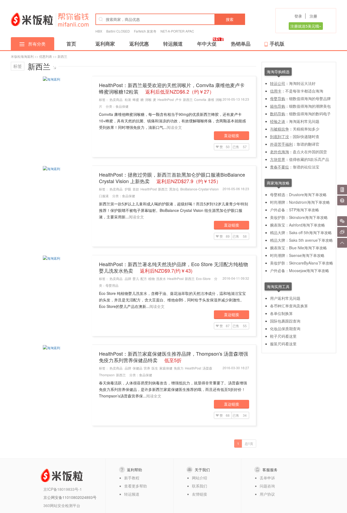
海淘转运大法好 (302, 83)
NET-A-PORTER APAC (177, 31)
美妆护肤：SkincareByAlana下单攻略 (301, 263)
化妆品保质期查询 (285, 328)
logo (32, 19)
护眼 (128, 189)
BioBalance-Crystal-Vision (199, 189)
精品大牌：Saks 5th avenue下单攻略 (301, 240)
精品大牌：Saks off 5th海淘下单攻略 (301, 232)
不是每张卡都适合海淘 (304, 91)
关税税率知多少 (306, 129)
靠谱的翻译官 (308, 144)
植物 (151, 278)
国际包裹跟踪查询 (285, 321)
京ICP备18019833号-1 (62, 489)
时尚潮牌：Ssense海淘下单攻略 (297, 255)
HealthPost (166, 99)
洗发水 (161, 278)
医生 (155, 368)
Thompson (107, 374)
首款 (136, 189)
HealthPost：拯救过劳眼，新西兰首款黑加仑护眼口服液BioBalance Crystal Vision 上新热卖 (172, 177)
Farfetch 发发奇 (145, 31)
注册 (313, 16)
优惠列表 (45, 56)
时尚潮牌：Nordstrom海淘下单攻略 (300, 202)
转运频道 (173, 43)
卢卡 (178, 99)
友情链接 (199, 494)
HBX (98, 31)
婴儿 (136, 278)
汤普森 (207, 368)
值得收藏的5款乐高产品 (309, 159)
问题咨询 (267, 486)
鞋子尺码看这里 (283, 336)
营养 (147, 368)
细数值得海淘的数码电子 (310, 113)
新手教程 (131, 477)
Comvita (200, 99)
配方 (143, 278)
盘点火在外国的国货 (310, 151)
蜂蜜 (136, 99)
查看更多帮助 (135, 486)
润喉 (148, 99)
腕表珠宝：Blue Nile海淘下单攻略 (298, 247)
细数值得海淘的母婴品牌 (310, 98)
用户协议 (267, 494)
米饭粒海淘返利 (22, 56)
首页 (71, 43)
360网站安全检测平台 (61, 505)
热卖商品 (116, 99)
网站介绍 (199, 477)
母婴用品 (111, 285)
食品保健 (121, 106)
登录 (298, 16)
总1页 (249, 443)
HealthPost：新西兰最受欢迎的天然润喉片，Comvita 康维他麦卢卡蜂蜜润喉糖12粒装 (172, 88)
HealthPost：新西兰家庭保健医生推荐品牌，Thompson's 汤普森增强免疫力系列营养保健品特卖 (173, 357)
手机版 (277, 43)
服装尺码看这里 (283, 343)
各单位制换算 (281, 313)
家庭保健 (165, 368)
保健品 (137, 368)
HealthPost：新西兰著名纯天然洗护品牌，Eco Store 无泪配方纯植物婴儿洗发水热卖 (173, 267)
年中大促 (207, 43)
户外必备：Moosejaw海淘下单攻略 (299, 270)
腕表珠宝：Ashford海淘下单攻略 (297, 225)
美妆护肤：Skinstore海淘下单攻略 (299, 217)
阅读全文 (174, 127)
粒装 (128, 99)
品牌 (128, 278)
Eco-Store (203, 278)
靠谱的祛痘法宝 (306, 167)
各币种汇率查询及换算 (289, 305)
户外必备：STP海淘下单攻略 (294, 209)
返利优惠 (139, 43)
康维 (211, 99)
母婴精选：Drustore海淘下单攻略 (298, 194)
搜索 (229, 19)
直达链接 (231, 135)
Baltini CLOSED (118, 31)
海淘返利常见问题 (304, 121)
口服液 (104, 195)
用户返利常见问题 (285, 298)
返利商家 (105, 43)
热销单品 (240, 43)
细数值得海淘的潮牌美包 (310, 106)
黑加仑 (174, 189)
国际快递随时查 (306, 136)
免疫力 (179, 368)
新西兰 (188, 99)
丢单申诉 (267, 477)
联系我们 (199, 486)
